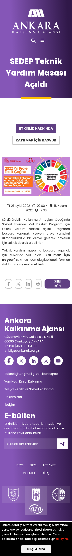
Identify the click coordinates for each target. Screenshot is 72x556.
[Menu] (42, 40)
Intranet (49, 465)
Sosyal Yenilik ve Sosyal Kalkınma (29, 389)
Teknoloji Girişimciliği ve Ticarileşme (31, 374)
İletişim (9, 404)
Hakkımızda (13, 397)
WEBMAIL (29, 473)
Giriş (45, 473)
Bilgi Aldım (36, 549)
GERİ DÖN (57, 283)
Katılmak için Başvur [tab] (36, 140)
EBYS (33, 465)
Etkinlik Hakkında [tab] (36, 128)
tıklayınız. (62, 539)
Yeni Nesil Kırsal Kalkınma (23, 381)
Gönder (65, 446)
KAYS (20, 465)
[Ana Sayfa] (36, 22)
